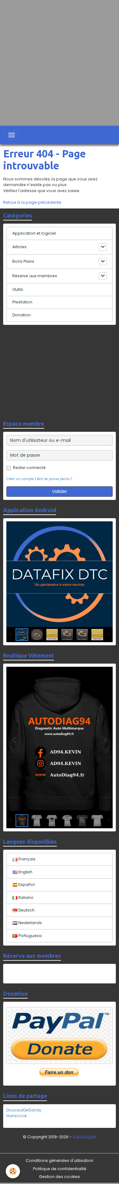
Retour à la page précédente (32, 202)
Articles (19, 246)
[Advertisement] (59, 59)
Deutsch (26, 910)
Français (26, 859)
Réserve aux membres (34, 275)
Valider (59, 491)
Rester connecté (29, 467)
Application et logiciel (34, 233)
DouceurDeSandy (23, 1110)
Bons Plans (23, 261)
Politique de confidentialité (59, 1168)
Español (26, 884)
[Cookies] (13, 1171)
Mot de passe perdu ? (54, 479)
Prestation (22, 302)
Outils (17, 289)
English (24, 872)
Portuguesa (29, 935)
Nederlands (29, 922)
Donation (21, 315)
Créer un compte (20, 479)
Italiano (25, 897)
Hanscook (16, 1115)
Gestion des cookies (59, 1176)
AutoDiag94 (84, 1137)
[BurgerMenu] (11, 135)
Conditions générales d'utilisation (59, 1160)
